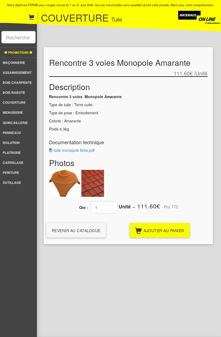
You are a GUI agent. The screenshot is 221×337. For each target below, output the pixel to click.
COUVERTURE (14, 102)
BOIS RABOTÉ (14, 92)
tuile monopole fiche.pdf (74, 150)
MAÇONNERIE (14, 62)
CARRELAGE (13, 162)
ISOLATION (11, 142)
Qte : (83, 207)
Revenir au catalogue (76, 230)
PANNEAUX (12, 132)
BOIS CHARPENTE (17, 82)
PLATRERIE (12, 152)
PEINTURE (11, 172)
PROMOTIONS (18, 52)
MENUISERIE (13, 112)
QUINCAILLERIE (15, 122)
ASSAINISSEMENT (17, 72)
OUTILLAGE (12, 182)
